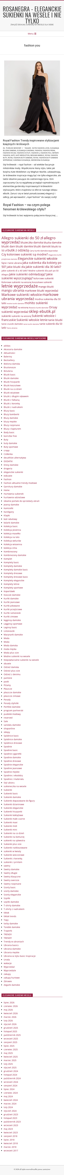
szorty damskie (11, 891)
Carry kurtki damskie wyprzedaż (43, 250)
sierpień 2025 (10, 1042)
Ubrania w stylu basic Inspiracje (20, 956)
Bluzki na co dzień (13, 389)
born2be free (10, 436)
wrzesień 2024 (11, 1082)
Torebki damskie (12, 927)
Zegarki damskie (12, 984)
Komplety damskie (13, 566)
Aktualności (9, 352)
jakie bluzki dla (16, 267)
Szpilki (7, 898)
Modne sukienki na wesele (17, 656)
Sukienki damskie (12, 797)
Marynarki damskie (13, 634)
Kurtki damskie (11, 598)
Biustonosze (10, 367)
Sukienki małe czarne (14, 818)
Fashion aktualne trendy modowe (20, 482)
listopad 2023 (10, 1118)
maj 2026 (8, 1009)
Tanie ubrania (12, 328)
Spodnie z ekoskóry (13, 775)
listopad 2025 (10, 1031)
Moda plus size (11, 652)
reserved (8, 717)
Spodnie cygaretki (12, 753)
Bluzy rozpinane (12, 425)
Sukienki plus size (12, 844)
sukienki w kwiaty (12, 851)
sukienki (6, 316)
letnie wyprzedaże (19, 286)
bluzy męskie (10, 421)
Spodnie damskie (12, 757)
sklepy (7, 732)
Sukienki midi (10, 826)
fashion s (35, 153)
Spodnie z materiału (14, 779)
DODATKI (8, 461)
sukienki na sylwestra (14, 840)
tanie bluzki (55, 320)
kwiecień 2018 (11, 1143)
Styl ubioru (9, 782)
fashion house (9, 153)
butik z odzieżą (18, 250)
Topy (6, 919)
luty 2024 (8, 1107)
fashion (38, 150)
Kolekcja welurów (12, 540)
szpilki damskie (11, 901)
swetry (7, 865)
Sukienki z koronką (13, 858)
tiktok (6, 912)
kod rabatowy (10, 519)
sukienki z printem (13, 862)
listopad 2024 (10, 1074)
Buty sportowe (11, 446)
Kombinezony (10, 551)
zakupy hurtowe (12, 977)
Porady (7, 699)
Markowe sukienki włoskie (21, 294)
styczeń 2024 (10, 1110)
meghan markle (37, 155)
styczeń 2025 (10, 1067)
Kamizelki (8, 508)
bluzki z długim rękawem (16, 396)
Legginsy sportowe (13, 623)
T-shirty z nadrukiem (14, 909)
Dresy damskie (11, 464)
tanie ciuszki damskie (12, 323)
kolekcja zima (10, 547)
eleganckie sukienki (13, 472)
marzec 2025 (10, 1060)
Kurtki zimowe (11, 616)
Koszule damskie (12, 594)
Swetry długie (10, 873)
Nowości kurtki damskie (38, 308)
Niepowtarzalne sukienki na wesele (21, 659)
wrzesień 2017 (11, 1150)
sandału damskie (12, 724)
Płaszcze (8, 688)
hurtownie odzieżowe (14, 497)
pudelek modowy (13, 148)
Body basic (9, 432)
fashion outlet (23, 153)
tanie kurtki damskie (31, 324)
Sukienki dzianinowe (14, 804)
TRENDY (8, 934)
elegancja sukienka (25, 150)
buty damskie (10, 443)
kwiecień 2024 (11, 1100)
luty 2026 (8, 1020)
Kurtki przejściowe (13, 609)
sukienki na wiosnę (21, 315)
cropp (7, 450)
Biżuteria (8, 371)
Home (7, 490)
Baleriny (8, 356)
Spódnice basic (11, 735)
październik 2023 (12, 1121)
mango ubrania (12, 290)
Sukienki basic (11, 793)
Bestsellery (9, 360)
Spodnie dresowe (12, 761)
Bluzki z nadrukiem (13, 407)
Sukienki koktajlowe (13, 815)
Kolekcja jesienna (12, 529)
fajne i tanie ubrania (11, 262)
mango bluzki (46, 286)
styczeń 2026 (10, 1024)
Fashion (7, 479)
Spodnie (8, 746)
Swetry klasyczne (12, 876)
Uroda (7, 959)
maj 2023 (8, 1128)
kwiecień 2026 (11, 1013)
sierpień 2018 (10, 1136)
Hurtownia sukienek (14, 493)
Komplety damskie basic (16, 569)
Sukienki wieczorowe (14, 854)
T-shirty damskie (12, 905)
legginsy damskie (12, 620)
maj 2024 (8, 1096)
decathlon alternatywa (15, 457)
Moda (6, 638)
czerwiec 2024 (11, 1092)
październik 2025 (12, 1035)
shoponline (9, 728)
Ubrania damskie (12, 948)
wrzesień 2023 (11, 1125)
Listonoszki (9, 631)
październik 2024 (12, 1078)
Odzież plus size (12, 670)
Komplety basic (11, 562)
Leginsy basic (10, 627)
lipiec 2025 (9, 1045)
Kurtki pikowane (12, 605)
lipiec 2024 (9, 1089)
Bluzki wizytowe (11, 392)
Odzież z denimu (12, 674)
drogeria (8, 468)
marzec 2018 (10, 1147)
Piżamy (7, 685)
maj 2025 (8, 1053)
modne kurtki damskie (15, 303)
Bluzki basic (9, 374)
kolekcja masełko (12, 533)
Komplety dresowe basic (16, 576)
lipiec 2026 (9, 1002)
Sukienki (8, 789)
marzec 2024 (10, 1103)
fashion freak (49, 150)
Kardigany (9, 511)
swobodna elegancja (40, 160)
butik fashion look (40, 148)
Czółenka (8, 454)
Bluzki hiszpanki (12, 381)
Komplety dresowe (13, 573)
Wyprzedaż (9, 966)
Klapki (7, 515)
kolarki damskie (11, 522)
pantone (8, 678)
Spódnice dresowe (13, 743)
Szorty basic (10, 887)
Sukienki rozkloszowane (15, 847)
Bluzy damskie (11, 417)
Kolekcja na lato (11, 537)
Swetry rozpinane (12, 883)
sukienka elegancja (21, 160)
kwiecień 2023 (11, 1132)
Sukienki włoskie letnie (32, 320)
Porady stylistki (11, 703)
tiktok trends (10, 916)
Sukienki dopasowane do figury (19, 800)
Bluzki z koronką (12, 403)
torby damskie (11, 923)
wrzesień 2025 (11, 1038)
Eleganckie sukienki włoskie (37, 258)
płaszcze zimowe (12, 696)
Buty (6, 439)
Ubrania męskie (11, 952)
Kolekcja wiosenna (13, 544)
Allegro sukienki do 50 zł (22, 237)
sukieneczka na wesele (15, 786)
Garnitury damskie (13, 486)
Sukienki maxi (10, 822)
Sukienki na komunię (14, 836)
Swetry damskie (11, 869)
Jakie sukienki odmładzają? (27, 274)
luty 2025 (8, 1063)
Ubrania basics (11, 945)
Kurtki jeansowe (12, 602)
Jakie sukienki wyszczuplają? (27, 276)
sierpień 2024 (10, 1085)
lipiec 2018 (9, 1139)
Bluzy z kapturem (12, 428)
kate (13, 155)
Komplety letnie (11, 584)
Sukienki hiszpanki (13, 811)
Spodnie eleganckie (13, 764)
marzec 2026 (10, 1017)
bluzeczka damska (32, 242)
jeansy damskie (11, 504)
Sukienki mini (10, 829)
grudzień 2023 (11, 1114)
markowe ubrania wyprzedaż (29, 296)
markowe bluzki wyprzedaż (41, 290)
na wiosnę (23, 307)
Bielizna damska (12, 363)
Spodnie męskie (11, 771)
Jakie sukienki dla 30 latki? (43, 267)
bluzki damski (42, 246)
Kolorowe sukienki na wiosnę (16, 282)
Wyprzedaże (10, 970)
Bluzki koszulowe (12, 385)
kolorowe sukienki (43, 278)
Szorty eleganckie (12, 894)
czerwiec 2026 (11, 1006)
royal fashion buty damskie (20, 157)
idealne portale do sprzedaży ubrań (21, 501)
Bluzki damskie (11, 378)
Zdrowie (8, 981)
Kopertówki (9, 591)
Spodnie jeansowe (13, 768)
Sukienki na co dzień (14, 833)
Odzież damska (11, 667)
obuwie (7, 663)
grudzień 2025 (11, 1027)
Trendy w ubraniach (14, 941)
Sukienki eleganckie (13, 808)
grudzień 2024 (11, 1071)
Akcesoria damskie (13, 349)
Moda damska (11, 645)
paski (6, 681)
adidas (7, 345)
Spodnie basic (11, 750)
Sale (6, 721)
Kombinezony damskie (15, 555)
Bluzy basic (9, 410)
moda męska (10, 649)
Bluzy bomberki (11, 414)
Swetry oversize (11, 880)
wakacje (8, 963)
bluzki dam (8, 246)
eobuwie (8, 475)
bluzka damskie (53, 242)
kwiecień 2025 (11, 1056)
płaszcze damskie (12, 692)
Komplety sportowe (13, 587)
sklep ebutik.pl (42, 311)
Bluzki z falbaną (11, 399)
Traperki (8, 930)
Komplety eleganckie (14, 580)
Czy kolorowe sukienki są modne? (24, 254)
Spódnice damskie (13, 739)
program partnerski (13, 710)
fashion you (45, 153)
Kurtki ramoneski (12, 612)
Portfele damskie (12, 706)
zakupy (7, 974)
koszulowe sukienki (42, 282)
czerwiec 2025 (11, 1049)
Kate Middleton (22, 155)
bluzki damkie (24, 246)
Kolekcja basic (11, 526)
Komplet (8, 558)
